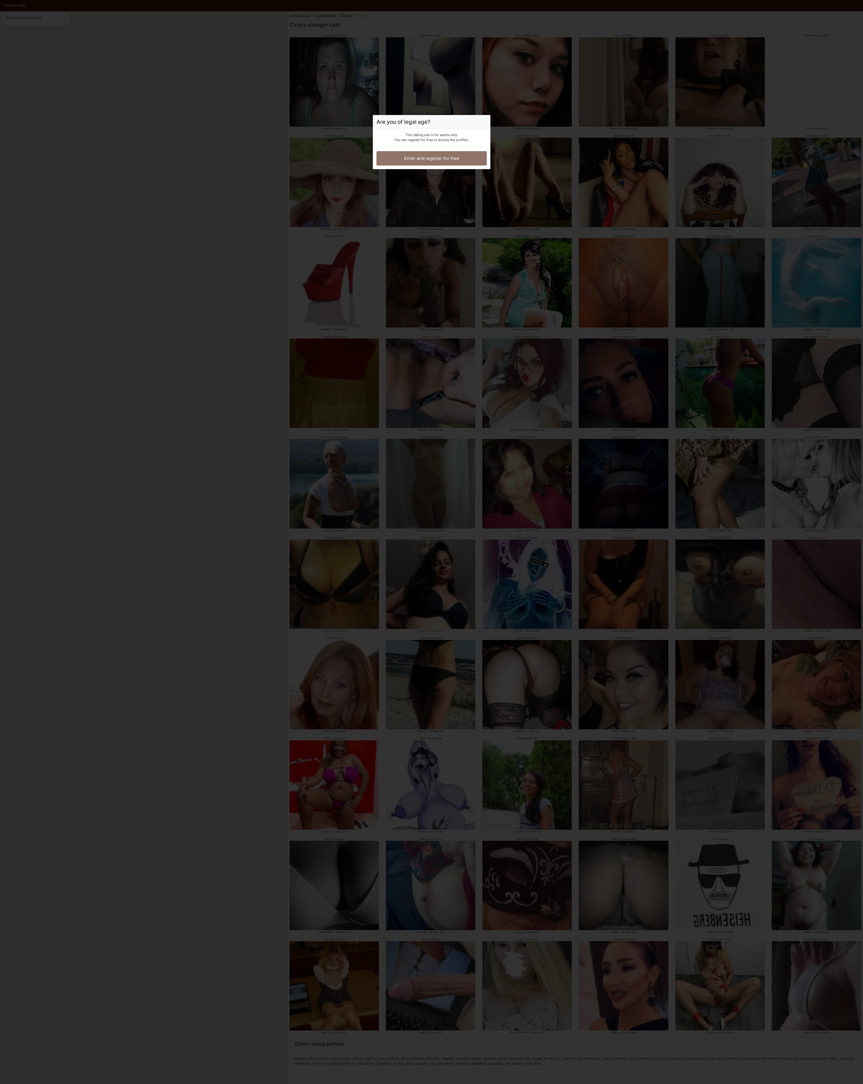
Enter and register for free (431, 158)
